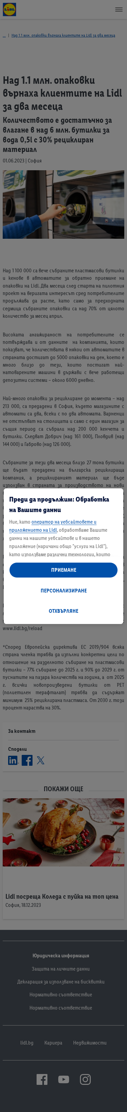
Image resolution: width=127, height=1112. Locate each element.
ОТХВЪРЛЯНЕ (63, 611)
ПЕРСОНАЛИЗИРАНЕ (64, 590)
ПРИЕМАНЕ (63, 570)
